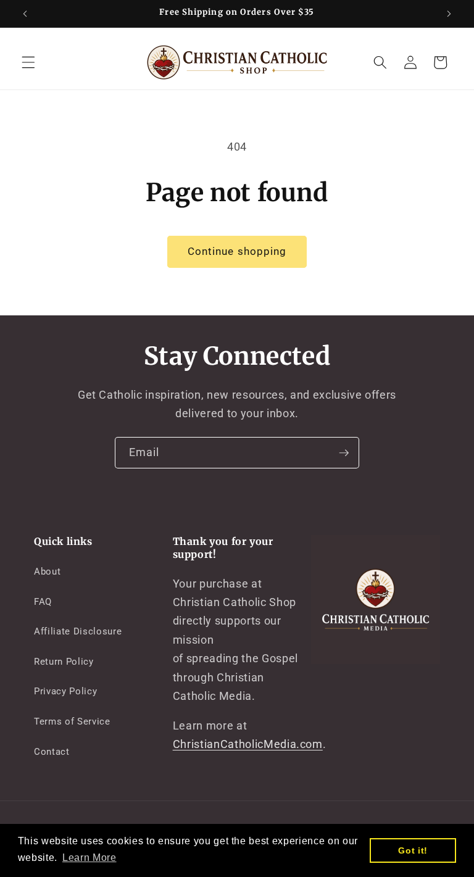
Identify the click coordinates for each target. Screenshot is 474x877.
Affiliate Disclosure (78, 631)
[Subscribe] (344, 453)
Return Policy (64, 661)
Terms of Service (72, 721)
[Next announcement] (448, 13)
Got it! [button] (413, 850)
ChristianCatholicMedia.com (248, 744)
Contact (52, 751)
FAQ (43, 601)
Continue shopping (237, 251)
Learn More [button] (89, 857)
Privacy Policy (65, 691)
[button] (28, 62)
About (47, 571)
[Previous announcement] (25, 13)
